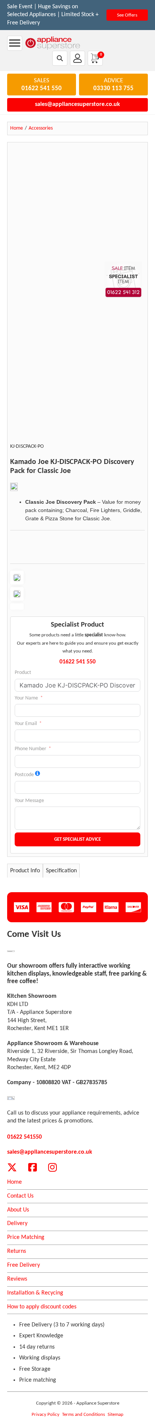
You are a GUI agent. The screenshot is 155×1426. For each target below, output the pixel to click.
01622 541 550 (41, 88)
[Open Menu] (14, 43)
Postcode (24, 775)
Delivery (17, 1224)
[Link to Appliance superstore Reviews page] (11, 1098)
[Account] (77, 58)
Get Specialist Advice (77, 839)
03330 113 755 (113, 88)
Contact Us (20, 1196)
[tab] (25, 871)
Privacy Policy (45, 1414)
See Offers (127, 15)
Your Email (26, 724)
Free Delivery (23, 1265)
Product (23, 672)
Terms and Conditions (83, 1414)
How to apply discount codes (41, 1307)
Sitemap (115, 1414)
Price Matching (25, 1237)
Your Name (26, 698)
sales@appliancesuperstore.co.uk (77, 104)
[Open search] (60, 58)
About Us (18, 1210)
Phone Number (30, 749)
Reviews (17, 1279)
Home (14, 1182)
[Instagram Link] (52, 1167)
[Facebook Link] (32, 1167)
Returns (16, 1251)
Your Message (29, 801)
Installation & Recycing (35, 1293)
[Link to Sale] (11, 951)
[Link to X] (12, 1167)
